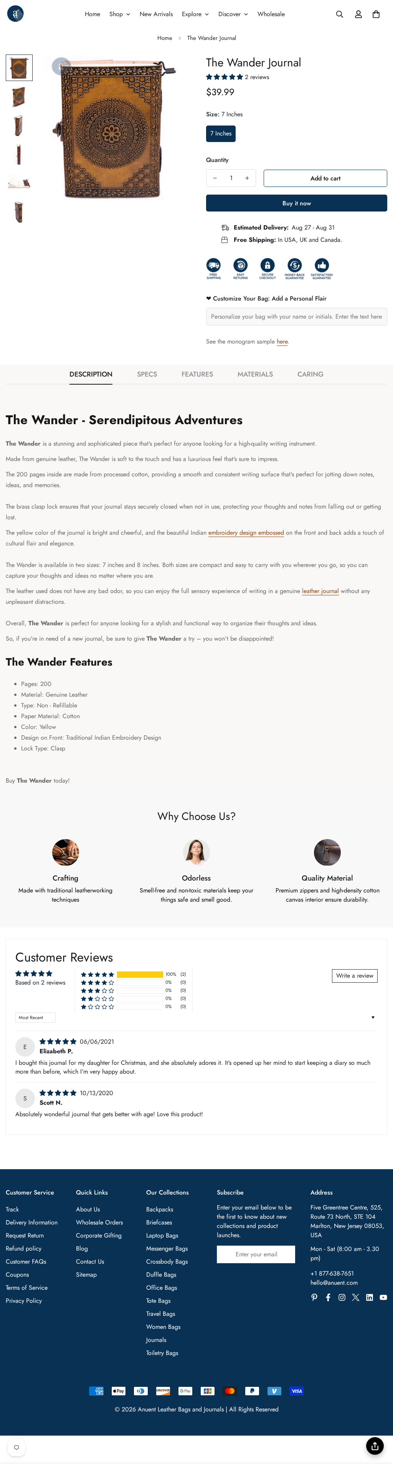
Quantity (217, 159)
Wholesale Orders (99, 1222)
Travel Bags (160, 1313)
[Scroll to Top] (378, 1422)
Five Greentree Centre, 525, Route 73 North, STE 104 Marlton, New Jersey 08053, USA (347, 1221)
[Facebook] (328, 1297)
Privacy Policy (24, 1300)
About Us (88, 1209)
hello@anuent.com (334, 1282)
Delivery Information (32, 1222)
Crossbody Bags (167, 1261)
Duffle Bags (161, 1274)
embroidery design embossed (246, 532)
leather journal (320, 591)
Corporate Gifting (99, 1235)
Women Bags (163, 1326)
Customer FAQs (26, 1261)
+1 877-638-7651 (332, 1273)
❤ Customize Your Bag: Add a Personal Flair (266, 298)
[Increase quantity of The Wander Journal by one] (247, 178)
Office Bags (161, 1287)
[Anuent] (15, 14)
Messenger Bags (167, 1248)
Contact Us (90, 1261)
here (282, 341)
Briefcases (159, 1222)
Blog (82, 1248)
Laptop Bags (162, 1235)
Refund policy (23, 1248)
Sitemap (86, 1274)
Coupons (17, 1274)
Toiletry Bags (162, 1352)
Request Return (25, 1235)
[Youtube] (383, 1297)
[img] (59, 1041)
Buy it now (296, 203)
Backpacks (159, 1209)
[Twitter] (356, 1297)
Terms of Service (27, 1287)
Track (12, 1209)
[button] (376, 14)
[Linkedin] (369, 1297)
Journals (156, 1339)
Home (164, 38)
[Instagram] (342, 1297)
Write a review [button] (354, 975)
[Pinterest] (314, 1297)
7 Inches (220, 133)
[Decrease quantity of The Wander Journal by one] (214, 178)
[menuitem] (92, 14)
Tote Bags (158, 1300)
